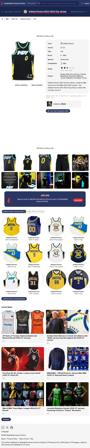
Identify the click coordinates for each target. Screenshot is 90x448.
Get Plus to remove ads (45, 36)
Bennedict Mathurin (76, 76)
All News (6, 419)
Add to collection (21, 85)
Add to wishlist (37, 85)
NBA (7, 19)
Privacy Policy (12, 439)
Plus (31, 439)
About (3, 439)
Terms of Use (24, 439)
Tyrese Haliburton (66, 78)
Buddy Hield (64, 74)
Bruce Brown (75, 74)
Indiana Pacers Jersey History (14, 299)
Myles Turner (81, 78)
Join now (78, 200)
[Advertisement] (45, 29)
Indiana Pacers (25, 19)
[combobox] (59, 3)
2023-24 (14, 19)
